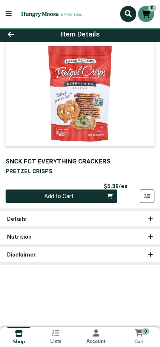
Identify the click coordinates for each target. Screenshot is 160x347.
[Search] (128, 14)
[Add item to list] (147, 196)
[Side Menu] (9, 14)
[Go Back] (24, 34)
